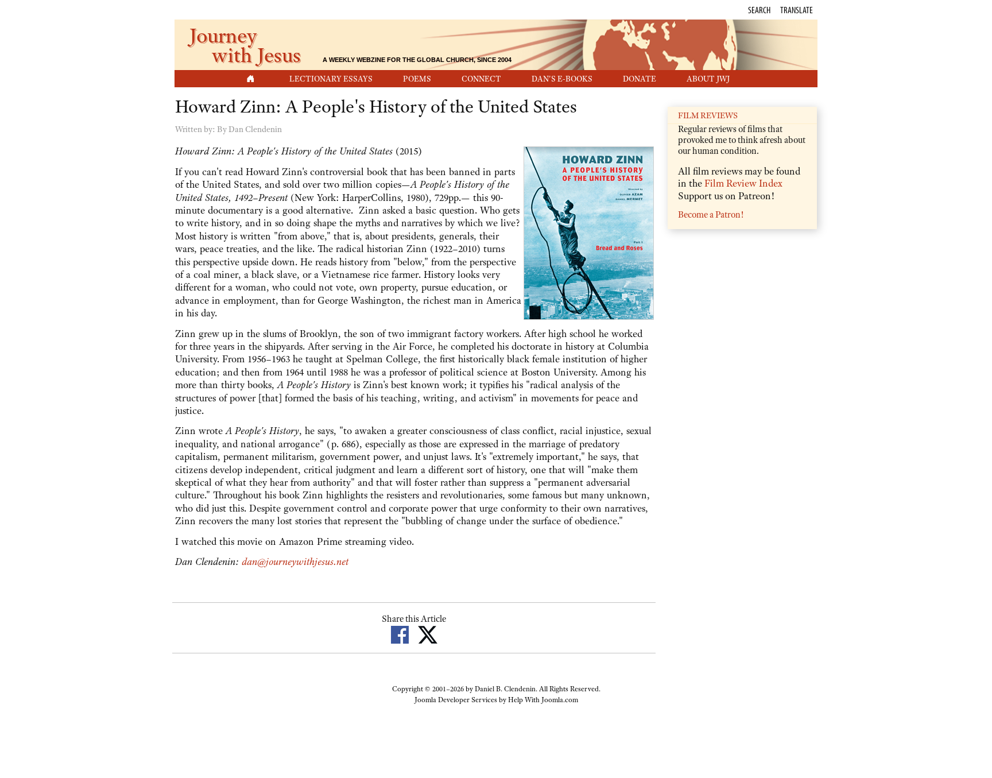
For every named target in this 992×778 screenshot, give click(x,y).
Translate (796, 10)
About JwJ (708, 78)
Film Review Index (743, 183)
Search (759, 10)
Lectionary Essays (331, 78)
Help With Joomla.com (543, 700)
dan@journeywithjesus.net (295, 561)
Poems (417, 78)
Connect (481, 78)
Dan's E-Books (562, 78)
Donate (639, 78)
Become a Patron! (710, 214)
